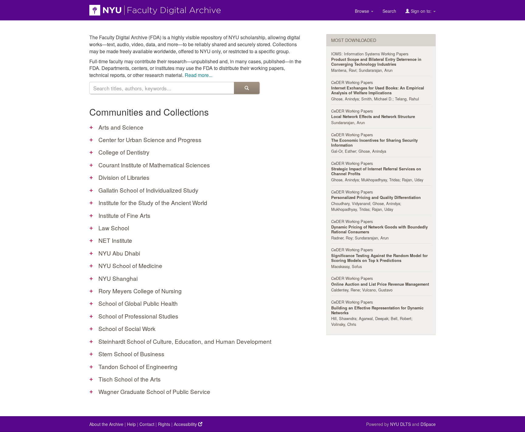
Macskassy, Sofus (346, 266)
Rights (164, 424)
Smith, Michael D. (377, 98)
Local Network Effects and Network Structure (373, 116)
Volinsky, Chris (343, 324)
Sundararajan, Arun (376, 70)
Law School (113, 228)
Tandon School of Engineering (137, 366)
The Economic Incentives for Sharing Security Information (374, 143)
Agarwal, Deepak (373, 318)
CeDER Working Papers (352, 82)
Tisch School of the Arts (129, 379)
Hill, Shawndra (343, 318)
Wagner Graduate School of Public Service (154, 391)
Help (131, 424)
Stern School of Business (131, 354)
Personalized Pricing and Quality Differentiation (376, 197)
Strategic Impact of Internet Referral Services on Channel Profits (376, 171)
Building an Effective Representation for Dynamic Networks (377, 310)
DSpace (428, 424)
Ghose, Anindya (345, 98)
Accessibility (186, 424)
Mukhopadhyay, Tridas (380, 179)
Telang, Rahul (407, 98)
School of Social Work (127, 328)
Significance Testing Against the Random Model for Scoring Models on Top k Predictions (379, 258)
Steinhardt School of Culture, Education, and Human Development (184, 341)
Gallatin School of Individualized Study (148, 190)
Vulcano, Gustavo (377, 289)
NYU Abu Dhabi (119, 253)
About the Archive (106, 424)
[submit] (246, 88)
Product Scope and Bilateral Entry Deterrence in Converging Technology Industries (376, 62)
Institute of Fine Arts (124, 215)
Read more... (198, 74)
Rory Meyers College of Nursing (140, 291)
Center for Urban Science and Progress (149, 139)
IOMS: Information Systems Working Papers (369, 53)
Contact (146, 424)
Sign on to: (421, 11)
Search (389, 11)
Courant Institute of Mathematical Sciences (154, 165)
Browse (362, 11)
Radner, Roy (341, 237)
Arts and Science (120, 127)
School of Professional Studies (138, 316)
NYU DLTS (400, 424)
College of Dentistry (123, 152)
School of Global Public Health (138, 303)
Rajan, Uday (412, 179)
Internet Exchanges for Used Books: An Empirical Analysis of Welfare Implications (377, 90)
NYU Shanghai (118, 278)
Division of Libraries (123, 177)
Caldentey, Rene (345, 289)
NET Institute (115, 240)
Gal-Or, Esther (343, 151)
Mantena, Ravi (343, 70)
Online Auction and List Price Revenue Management (380, 284)
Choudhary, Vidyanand (350, 203)
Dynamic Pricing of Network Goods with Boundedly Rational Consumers (379, 229)
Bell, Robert (401, 318)
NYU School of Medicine (130, 265)
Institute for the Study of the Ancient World (152, 202)
